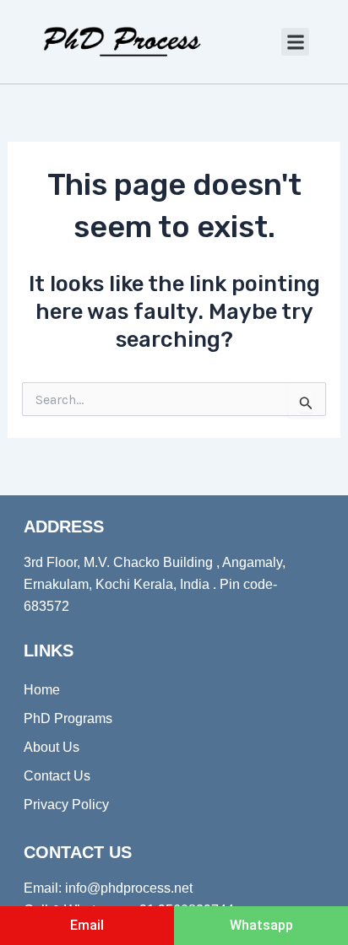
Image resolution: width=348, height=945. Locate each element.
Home (42, 690)
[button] (295, 42)
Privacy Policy (66, 804)
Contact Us (57, 776)
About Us (51, 747)
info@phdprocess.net (129, 888)
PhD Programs (68, 718)
